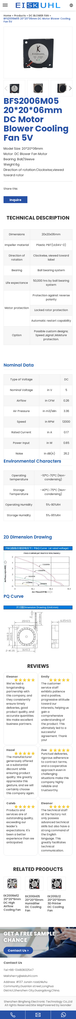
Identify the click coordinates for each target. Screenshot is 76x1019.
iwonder (65, 1005)
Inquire (15, 200)
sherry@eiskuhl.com (24, 976)
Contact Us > (18, 950)
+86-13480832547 (21, 970)
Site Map (37, 1005)
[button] (70, 88)
